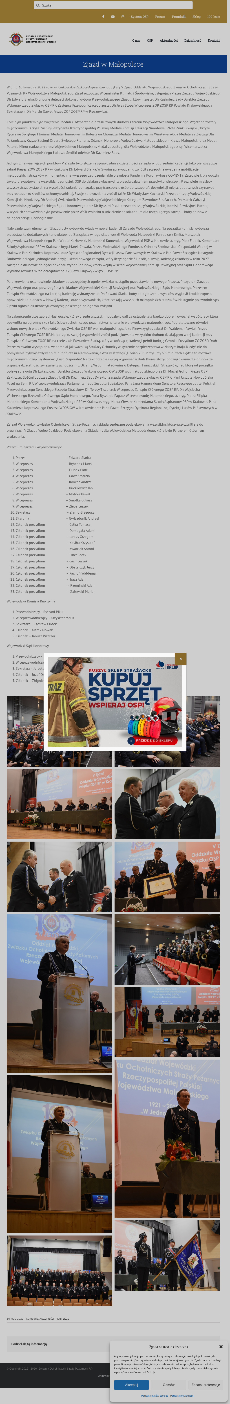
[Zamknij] (180, 659)
